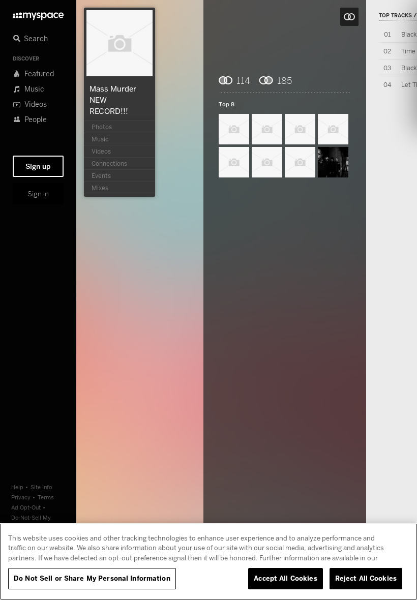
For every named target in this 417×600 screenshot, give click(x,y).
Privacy (21, 497)
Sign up (38, 166)
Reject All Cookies (366, 578)
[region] (208, 561)
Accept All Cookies (285, 578)
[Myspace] (38, 13)
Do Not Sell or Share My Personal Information (92, 578)
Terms (46, 497)
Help (17, 487)
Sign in (38, 193)
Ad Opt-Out (26, 507)
